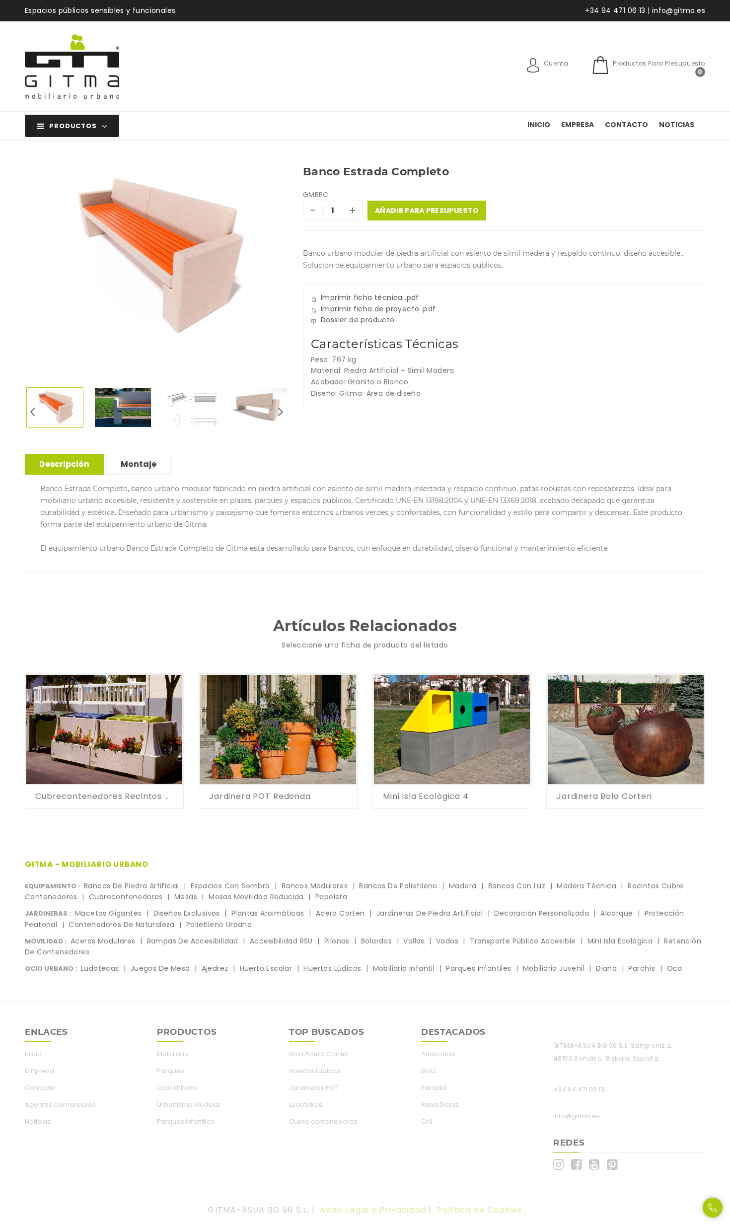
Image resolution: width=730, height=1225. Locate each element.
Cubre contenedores (323, 1121)
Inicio (538, 125)
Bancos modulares (315, 886)
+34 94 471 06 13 (578, 1089)
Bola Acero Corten (319, 1054)
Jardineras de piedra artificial (429, 913)
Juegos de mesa (160, 968)
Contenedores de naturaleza (121, 925)
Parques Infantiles (186, 1121)
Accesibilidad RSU (281, 941)
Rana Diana (439, 1104)
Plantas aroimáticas (267, 913)
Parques (170, 1071)
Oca (674, 968)
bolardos (376, 941)
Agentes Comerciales (60, 1104)
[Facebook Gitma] (578, 1164)
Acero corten (340, 913)
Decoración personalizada (541, 913)
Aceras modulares (103, 941)
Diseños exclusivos (186, 913)
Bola (428, 1071)
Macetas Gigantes (108, 913)
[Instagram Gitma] (561, 1164)
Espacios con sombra (230, 886)
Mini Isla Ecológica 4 (426, 796)
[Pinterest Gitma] (614, 1164)
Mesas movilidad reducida (256, 897)
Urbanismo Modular (189, 1104)
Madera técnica (586, 886)
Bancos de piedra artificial (131, 886)
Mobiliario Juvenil (553, 968)
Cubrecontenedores (126, 897)
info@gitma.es (576, 1116)
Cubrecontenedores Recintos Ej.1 (104, 796)
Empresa (577, 125)
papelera (331, 897)
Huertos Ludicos (314, 1071)
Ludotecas (100, 968)
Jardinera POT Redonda (260, 796)
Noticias (676, 125)
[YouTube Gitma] (596, 1164)
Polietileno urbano (219, 925)
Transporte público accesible (523, 941)
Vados (447, 941)
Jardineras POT (314, 1087)
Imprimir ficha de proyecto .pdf (378, 309)
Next (280, 411)
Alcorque (616, 913)
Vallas (413, 941)
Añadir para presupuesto (427, 211)
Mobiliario (173, 1054)
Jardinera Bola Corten (604, 796)
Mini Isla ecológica (620, 941)
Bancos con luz (517, 886)
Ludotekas (305, 1104)
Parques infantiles (478, 968)
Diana (606, 968)
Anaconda (438, 1054)
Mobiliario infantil (404, 968)
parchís (641, 968)
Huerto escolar (266, 968)
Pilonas (337, 941)
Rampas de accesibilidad (192, 941)
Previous (32, 411)
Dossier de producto (358, 320)
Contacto (626, 125)
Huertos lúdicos (332, 968)
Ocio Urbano (177, 1087)
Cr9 (427, 1121)
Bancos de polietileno (398, 886)
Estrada (433, 1087)
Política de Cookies (479, 1210)
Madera (462, 886)
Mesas (185, 897)
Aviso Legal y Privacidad (373, 1210)
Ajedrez (215, 968)
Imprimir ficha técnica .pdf (370, 297)
